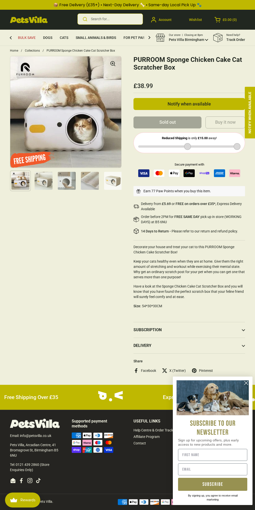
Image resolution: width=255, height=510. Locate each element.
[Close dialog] (246, 383)
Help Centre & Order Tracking (155, 430)
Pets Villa (45, 502)
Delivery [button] (142, 345)
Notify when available (189, 104)
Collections (32, 50)
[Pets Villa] (29, 19)
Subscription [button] (147, 329)
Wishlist (195, 20)
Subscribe (212, 484)
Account (165, 20)
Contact (139, 443)
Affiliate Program (146, 437)
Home (14, 50)
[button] (226, 19)
